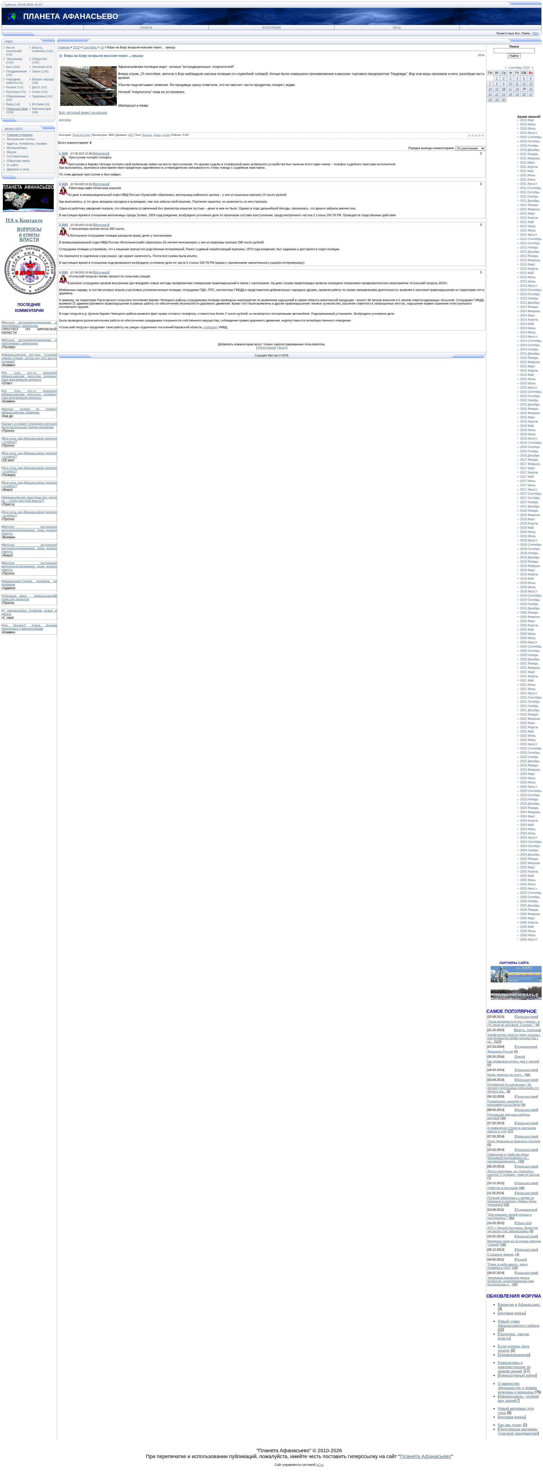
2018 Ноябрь (529, 553)
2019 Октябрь (530, 599)
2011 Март (527, 162)
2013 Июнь (528, 277)
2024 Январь (529, 807)
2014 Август (528, 336)
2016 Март (527, 417)
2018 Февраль (530, 515)
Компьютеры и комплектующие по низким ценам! (514, 1367)
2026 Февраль (530, 914)
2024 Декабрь (530, 854)
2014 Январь (529, 307)
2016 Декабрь (530, 455)
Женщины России (500, 1051)
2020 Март (527, 621)
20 (531, 89)
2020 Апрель (529, 625)
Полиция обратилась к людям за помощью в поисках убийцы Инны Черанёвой (511, 1201)
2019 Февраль (530, 565)
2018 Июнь (528, 532)
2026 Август (528, 939)
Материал (101, 153)
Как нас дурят (510, 1425)
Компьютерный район (517, 1375)
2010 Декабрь (530, 149)
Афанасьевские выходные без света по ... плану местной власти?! (29, 499)
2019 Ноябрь (529, 604)
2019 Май (527, 578)
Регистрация (271, 27)
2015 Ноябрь (529, 400)
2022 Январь (529, 714)
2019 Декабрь (530, 608)
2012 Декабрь (530, 251)
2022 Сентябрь (531, 748)
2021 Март (527, 672)
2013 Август (528, 285)
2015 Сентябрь (531, 391)
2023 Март (527, 774)
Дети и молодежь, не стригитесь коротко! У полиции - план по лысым (513, 1172)
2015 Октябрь (530, 396)
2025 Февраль (530, 863)
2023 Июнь (528, 778)
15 (497, 89)
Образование (15, 96)
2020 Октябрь (530, 650)
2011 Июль (527, 179)
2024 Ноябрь (529, 850)
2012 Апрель (529, 217)
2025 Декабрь (530, 905)
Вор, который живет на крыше (83, 113)
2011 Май (526, 171)
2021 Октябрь (530, 701)
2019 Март (527, 570)
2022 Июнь (528, 735)
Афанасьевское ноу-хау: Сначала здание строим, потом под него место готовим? (29, 358)
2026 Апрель (529, 922)
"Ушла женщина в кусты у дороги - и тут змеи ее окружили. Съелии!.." (513, 1023)
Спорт (36, 91)
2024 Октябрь (530, 846)
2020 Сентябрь (531, 646)
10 (510, 83)
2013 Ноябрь (529, 298)
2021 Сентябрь (531, 697)
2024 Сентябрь (531, 841)
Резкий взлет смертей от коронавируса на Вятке (505, 1103)
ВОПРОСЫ (29, 229)
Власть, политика (38, 49)
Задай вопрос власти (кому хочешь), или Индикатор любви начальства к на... (514, 1038)
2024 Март (527, 816)
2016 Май (527, 425)
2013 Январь (529, 256)
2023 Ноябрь (529, 799)
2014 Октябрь (530, 345)
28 (490, 99)
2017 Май (527, 476)
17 (510, 89)
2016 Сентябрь (531, 442)
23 (503, 94)
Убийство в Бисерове (502, 1188)
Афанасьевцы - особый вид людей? (518, 1398)
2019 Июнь (528, 582)
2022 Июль (528, 740)
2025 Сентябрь (531, 892)
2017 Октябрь (530, 498)
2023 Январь (529, 765)
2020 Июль (528, 638)
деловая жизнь (512, 1313)
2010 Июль (528, 128)
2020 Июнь (528, 633)
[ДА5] (68, 157)
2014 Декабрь (530, 353)
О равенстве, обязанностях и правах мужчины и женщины (517, 1387)
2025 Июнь (528, 880)
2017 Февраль (530, 464)
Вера (9, 104)
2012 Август (528, 234)
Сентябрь (90, 47)
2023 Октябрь (530, 795)
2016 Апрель (529, 421)
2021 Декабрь (530, 710)
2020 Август (528, 642)
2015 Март (527, 366)
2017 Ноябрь (529, 502)
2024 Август (528, 837)
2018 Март (527, 519)
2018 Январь (529, 510)
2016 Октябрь (530, 447)
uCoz (320, 1464)
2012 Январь (529, 205)
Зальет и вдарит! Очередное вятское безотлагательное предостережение (29, 425)
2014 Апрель (529, 319)
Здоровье (39, 96)
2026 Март (527, 918)
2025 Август (528, 888)
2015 (76, 47)
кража (157, 135)
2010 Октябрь (530, 141)
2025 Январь (529, 858)
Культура (12, 91)
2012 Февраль (530, 209)
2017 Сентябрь (531, 493)
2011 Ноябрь (529, 196)
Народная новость (13, 81)
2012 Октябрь (530, 243)
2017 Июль (528, 485)
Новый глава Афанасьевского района (518, 1323)
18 (517, 89)
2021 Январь (529, 663)
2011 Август (528, 183)
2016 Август (528, 438)
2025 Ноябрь (529, 901)
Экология (38, 66)
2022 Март (527, 723)
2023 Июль (528, 782)
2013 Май (527, 273)
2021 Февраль (530, 667)
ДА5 (130, 135)
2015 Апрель (529, 370)
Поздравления (16, 71)
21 (490, 94)
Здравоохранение (514, 1355)
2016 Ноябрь (529, 451)
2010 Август (528, 132)
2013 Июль (528, 281)
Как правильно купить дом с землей (513, 1061)
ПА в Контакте (24, 220)
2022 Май (527, 731)
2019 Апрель (529, 574)
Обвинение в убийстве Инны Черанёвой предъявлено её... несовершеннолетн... (508, 1158)
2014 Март (527, 315)
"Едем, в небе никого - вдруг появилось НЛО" (507, 1266)
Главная (146, 27)
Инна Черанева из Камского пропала (513, 1141)
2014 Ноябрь (529, 349)
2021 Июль (528, 689)
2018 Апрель (529, 523)
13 (531, 83)
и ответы (29, 234)
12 (524, 83)
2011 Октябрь (530, 192)
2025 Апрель (529, 871)
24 (510, 94)
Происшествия (17, 108)
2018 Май (527, 527)
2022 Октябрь (530, 752)
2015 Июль (528, 383)
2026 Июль (528, 935)
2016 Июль (528, 434)
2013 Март (527, 264)
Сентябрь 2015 (519, 67)
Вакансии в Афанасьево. (519, 1305)
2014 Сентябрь (531, 340)
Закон (36, 71)
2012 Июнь (528, 226)
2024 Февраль (530, 812)
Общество (39, 59)
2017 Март (527, 468)
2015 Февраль (530, 362)
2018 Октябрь (530, 548)
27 (531, 94)
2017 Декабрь (530, 506)
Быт (9, 66)
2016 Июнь (528, 430)
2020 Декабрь (530, 659)
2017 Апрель (529, 472)
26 (524, 94)
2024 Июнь (528, 829)
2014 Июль (528, 332)
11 (517, 83)
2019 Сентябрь (531, 595)
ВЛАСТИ (29, 239)
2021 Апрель (529, 676)
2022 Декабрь (530, 761)
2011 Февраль (530, 158)
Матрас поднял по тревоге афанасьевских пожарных (29, 410)
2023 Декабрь (530, 803)
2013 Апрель (529, 268)
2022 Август (528, 744)
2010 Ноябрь (529, 145)
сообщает (210, 327)
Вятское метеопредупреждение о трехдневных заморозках (29, 324)
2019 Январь (529, 561)
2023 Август (528, 786)
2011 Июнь (527, 175)
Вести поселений (13, 49)
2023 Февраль (530, 769)
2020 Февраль (530, 616)
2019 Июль (528, 587)
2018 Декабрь (530, 557)
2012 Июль (528, 230)
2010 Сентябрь (531, 137)
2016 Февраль (530, 413)
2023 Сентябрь (531, 790)
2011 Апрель (529, 166)
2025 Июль (528, 884)
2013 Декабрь (530, 302)
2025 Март (527, 867)
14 (490, 89)
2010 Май (527, 120)
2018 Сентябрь (531, 544)
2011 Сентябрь (530, 188)
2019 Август (528, 591)
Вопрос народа (42, 79)
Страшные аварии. (500, 1254)
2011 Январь (529, 154)
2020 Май (527, 629)
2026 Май (527, 926)
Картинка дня (41, 108)
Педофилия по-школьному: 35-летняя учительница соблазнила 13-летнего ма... (513, 1088)
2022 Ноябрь (529, 757)
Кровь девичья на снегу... (505, 1074)
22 (497, 94)
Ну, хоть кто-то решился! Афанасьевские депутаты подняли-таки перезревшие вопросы (29, 376)
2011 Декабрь (529, 200)
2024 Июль (528, 833)
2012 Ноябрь (529, 247)
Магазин (147, 135)
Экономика (14, 59)
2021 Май (527, 680)
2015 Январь (529, 357)
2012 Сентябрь (531, 239)
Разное (11, 87)
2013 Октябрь (530, 294)
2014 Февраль (530, 311)
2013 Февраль (530, 260)
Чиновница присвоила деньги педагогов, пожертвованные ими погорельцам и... (510, 1281)
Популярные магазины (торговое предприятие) (518, 1431)
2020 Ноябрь (529, 655)
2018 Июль (528, 536)
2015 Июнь (528, 379)
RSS (535, 33)
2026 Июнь (528, 931)
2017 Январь (529, 459)
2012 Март (527, 213)
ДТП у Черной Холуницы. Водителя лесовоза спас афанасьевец (512, 1229)
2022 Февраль (530, 718)
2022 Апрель (529, 727)
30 (503, 99)
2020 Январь (529, 612)
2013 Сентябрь (531, 290)
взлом (165, 135)
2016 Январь (529, 408)
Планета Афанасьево (425, 1456)
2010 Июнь (528, 124)
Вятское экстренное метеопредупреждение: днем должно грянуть (29, 530)
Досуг (36, 87)
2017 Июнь (528, 481)
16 (102, 47)
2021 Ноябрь (529, 706)
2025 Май (527, 875)
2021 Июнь (528, 684)
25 (517, 94)
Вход (396, 27)
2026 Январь (529, 909)
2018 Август (528, 540)
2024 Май (527, 824)
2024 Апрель (529, 820)
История (38, 104)
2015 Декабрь (530, 404)
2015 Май (527, 374)
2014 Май (527, 323)
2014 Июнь (528, 328)
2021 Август (528, 693)
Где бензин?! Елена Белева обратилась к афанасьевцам (29, 627)
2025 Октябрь (530, 897)
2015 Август (528, 387)
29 (497, 99)
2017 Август (528, 489)
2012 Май (527, 222)
